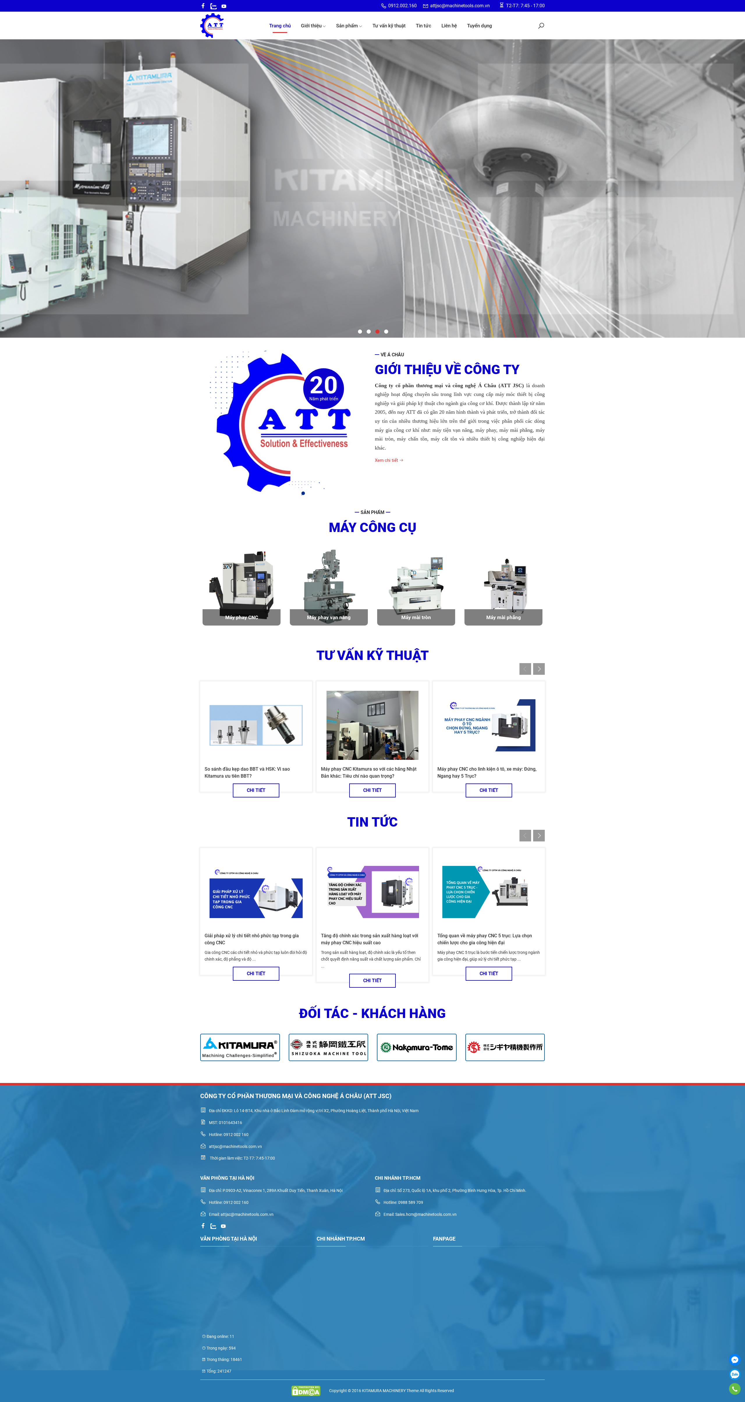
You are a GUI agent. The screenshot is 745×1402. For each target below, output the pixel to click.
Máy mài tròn (416, 617)
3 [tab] (376, 331)
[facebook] (203, 6)
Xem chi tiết (387, 460)
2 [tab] (368, 331)
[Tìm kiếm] (541, 25)
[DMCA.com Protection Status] (305, 1391)
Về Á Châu (392, 354)
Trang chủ (280, 26)
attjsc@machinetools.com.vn (460, 5)
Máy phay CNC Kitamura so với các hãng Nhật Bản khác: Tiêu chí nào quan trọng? (368, 772)
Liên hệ (449, 26)
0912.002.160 (402, 5)
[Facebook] (735, 1360)
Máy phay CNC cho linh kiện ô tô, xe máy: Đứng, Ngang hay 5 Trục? (487, 772)
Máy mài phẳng (503, 617)
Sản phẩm (347, 26)
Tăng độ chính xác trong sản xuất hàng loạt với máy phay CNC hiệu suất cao (369, 939)
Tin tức (423, 26)
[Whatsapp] (213, 6)
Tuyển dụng (479, 26)
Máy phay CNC (241, 617)
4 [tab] (385, 331)
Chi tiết (256, 790)
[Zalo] (735, 1374)
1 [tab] (359, 331)
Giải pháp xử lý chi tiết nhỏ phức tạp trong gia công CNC (252, 939)
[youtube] (224, 6)
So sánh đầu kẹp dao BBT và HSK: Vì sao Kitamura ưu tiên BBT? (247, 772)
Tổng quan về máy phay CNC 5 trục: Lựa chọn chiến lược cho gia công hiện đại (484, 939)
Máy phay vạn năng (329, 617)
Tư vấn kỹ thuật (389, 26)
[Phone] (734, 1389)
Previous (9, 160)
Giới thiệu (311, 26)
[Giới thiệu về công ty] (285, 423)
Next (736, 160)
